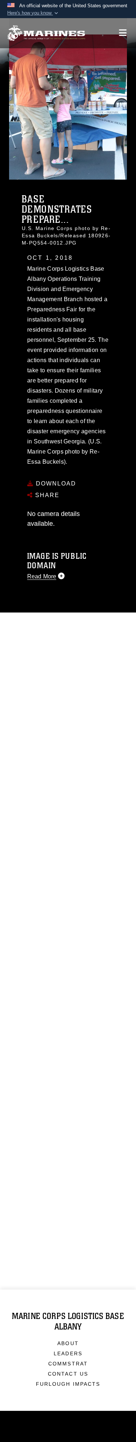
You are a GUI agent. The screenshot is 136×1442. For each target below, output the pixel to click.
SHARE (46, 495)
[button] (33, 13)
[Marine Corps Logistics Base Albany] (46, 33)
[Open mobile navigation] (123, 33)
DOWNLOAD (55, 483)
